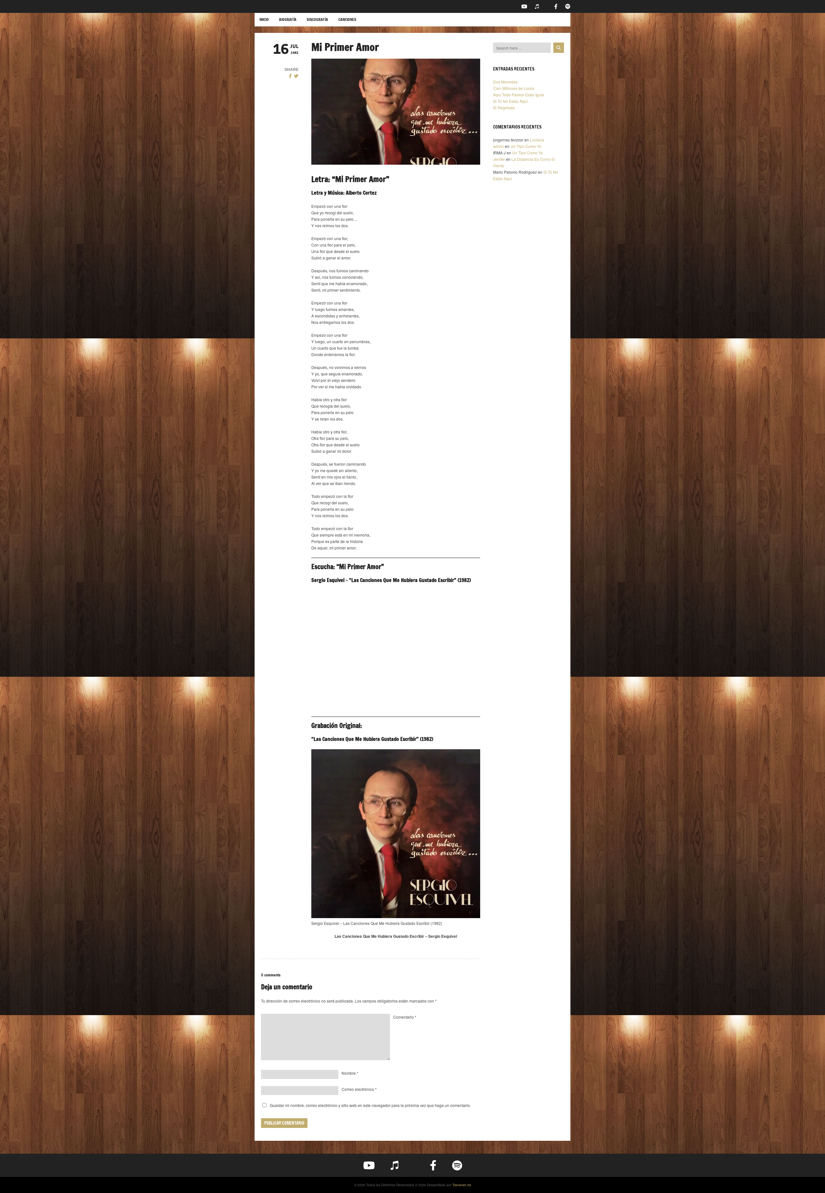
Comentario (404, 1017)
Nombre (350, 1073)
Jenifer (499, 159)
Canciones (347, 19)
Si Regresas (504, 107)
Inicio (264, 19)
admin (498, 146)
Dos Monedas (505, 81)
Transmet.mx (461, 1185)
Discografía (317, 19)
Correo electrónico (359, 1089)
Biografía (287, 19)
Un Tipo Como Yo (525, 146)
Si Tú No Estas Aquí (510, 101)
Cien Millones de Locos (513, 88)
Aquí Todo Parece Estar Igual (518, 94)
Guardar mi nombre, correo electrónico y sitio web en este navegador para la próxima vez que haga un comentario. (370, 1105)
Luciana (537, 139)
